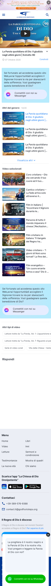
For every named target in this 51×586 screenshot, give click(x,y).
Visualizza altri (25, 160)
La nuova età (9, 466)
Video (5, 446)
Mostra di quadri (34, 460)
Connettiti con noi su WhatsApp (28, 579)
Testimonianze (9, 460)
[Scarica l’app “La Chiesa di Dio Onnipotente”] (4, 486)
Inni (27, 446)
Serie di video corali (14, 348)
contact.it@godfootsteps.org (21, 509)
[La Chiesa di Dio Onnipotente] (25, 14)
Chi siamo (31, 466)
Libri (28, 441)
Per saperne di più (35, 528)
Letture (5, 451)
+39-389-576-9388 (17, 503)
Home (5, 441)
